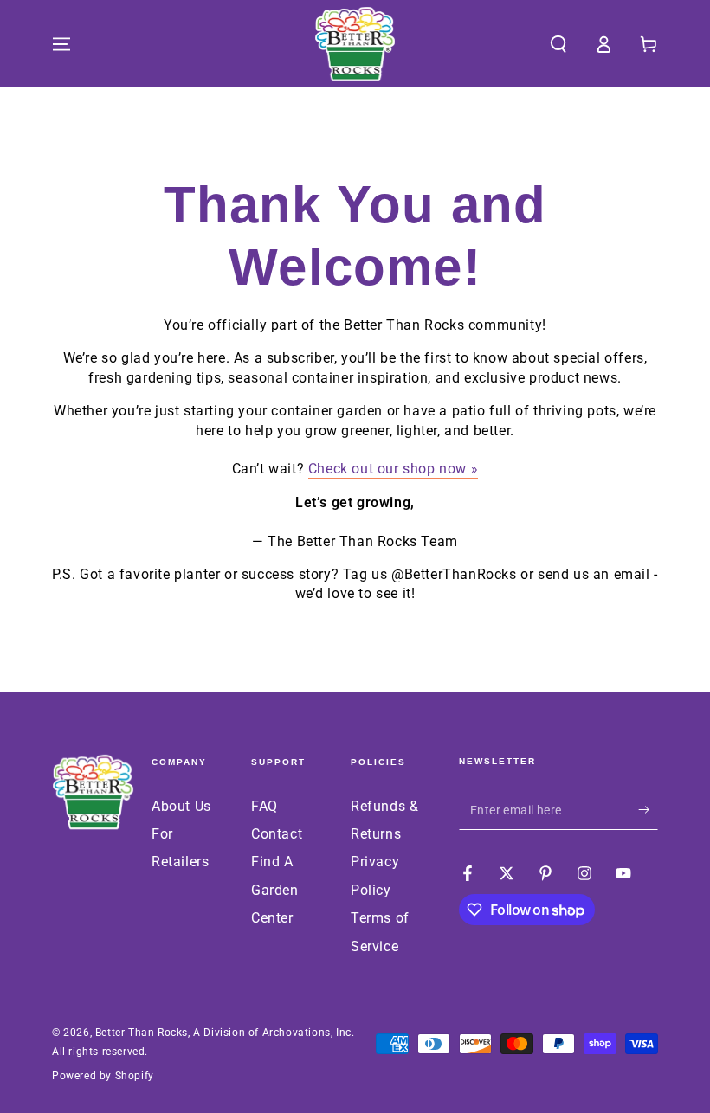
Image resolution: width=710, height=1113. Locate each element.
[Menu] (61, 44)
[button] (558, 44)
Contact (276, 834)
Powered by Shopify (103, 1076)
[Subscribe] (648, 810)
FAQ (264, 806)
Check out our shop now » (393, 468)
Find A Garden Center (275, 889)
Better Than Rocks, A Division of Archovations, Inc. (225, 1032)
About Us (181, 806)
